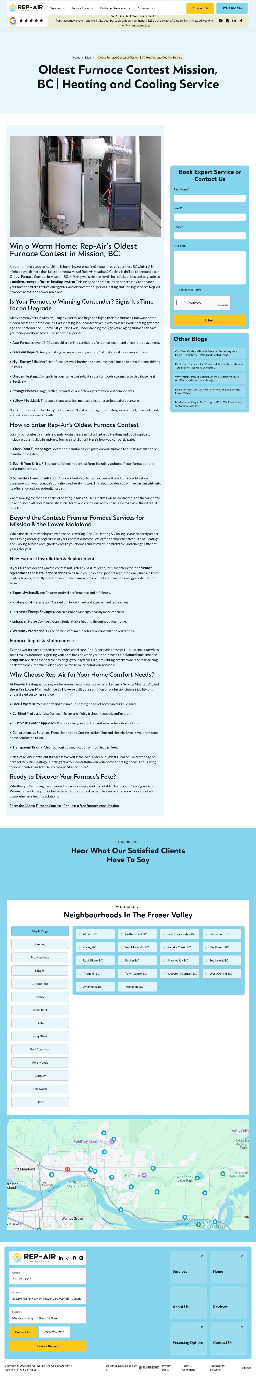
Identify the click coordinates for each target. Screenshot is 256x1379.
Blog (88, 57)
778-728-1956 (21, 1279)
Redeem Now (141, 25)
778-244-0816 (27, 1369)
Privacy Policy (166, 1367)
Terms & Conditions (188, 1367)
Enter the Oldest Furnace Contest (35, 806)
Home (76, 57)
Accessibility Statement (217, 1367)
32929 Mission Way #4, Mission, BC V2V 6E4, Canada (46, 1298)
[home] (25, 8)
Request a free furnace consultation (91, 806)
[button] (57, 8)
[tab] (40, 931)
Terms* (198, 289)
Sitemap (247, 1367)
